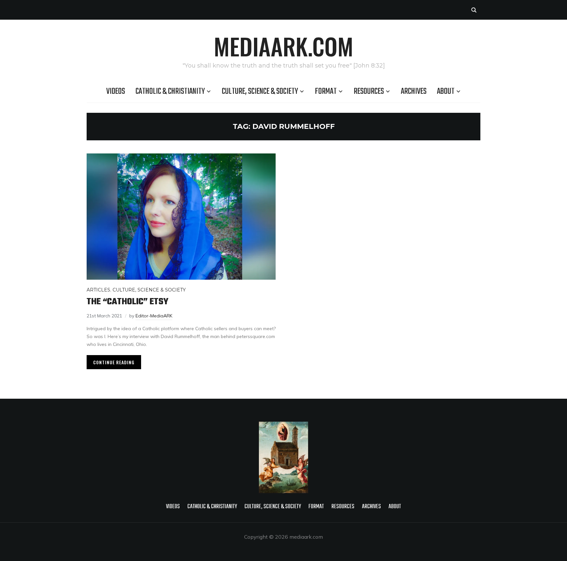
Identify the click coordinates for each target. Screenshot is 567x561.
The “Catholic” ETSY (127, 302)
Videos (115, 91)
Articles (98, 290)
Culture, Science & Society (260, 91)
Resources (369, 91)
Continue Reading (114, 362)
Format (326, 91)
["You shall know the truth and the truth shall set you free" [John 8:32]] (283, 426)
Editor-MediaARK (154, 316)
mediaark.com (283, 46)
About (445, 91)
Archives (414, 91)
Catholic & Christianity (170, 91)
